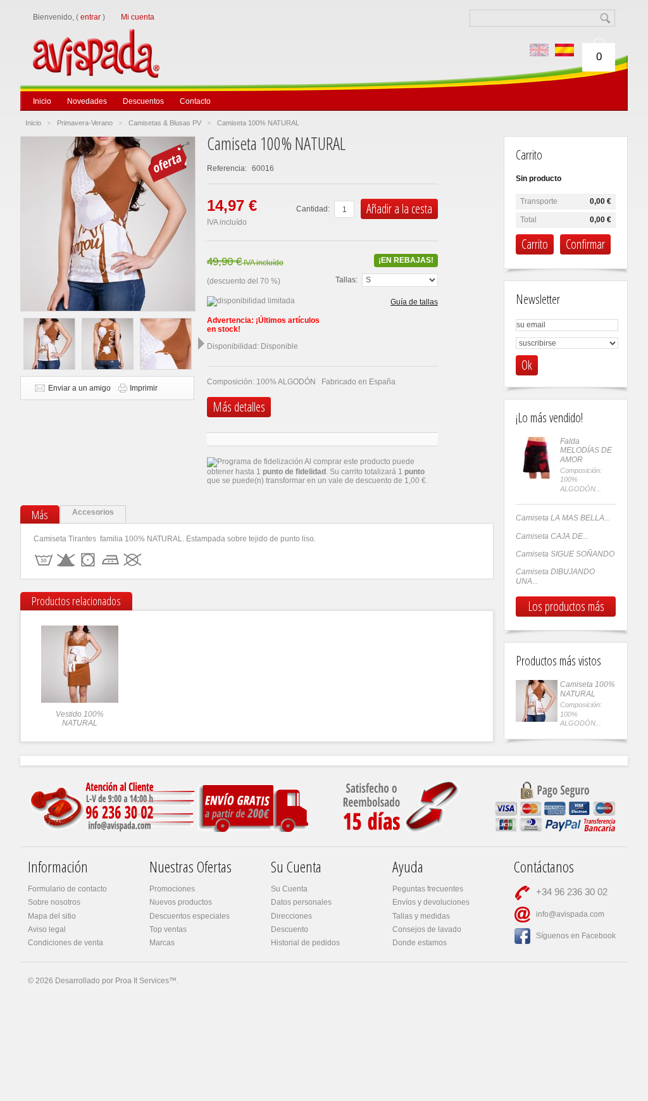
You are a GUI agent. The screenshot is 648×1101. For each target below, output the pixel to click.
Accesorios (93, 512)
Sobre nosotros (54, 902)
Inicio (42, 101)
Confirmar (585, 244)
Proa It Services (142, 980)
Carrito (529, 154)
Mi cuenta (137, 17)
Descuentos (143, 101)
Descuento (289, 929)
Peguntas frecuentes (427, 888)
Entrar (90, 17)
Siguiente (201, 343)
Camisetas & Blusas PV (164, 123)
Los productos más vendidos (566, 607)
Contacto (195, 101)
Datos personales (301, 902)
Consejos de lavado (426, 929)
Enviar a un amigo (79, 388)
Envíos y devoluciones (431, 902)
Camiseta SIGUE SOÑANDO (565, 554)
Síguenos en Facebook (576, 935)
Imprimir (144, 388)
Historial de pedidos (305, 942)
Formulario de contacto (67, 888)
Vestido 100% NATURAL (80, 718)
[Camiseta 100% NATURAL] (49, 344)
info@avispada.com (570, 914)
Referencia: (228, 168)
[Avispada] (119, 37)
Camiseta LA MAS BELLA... (563, 517)
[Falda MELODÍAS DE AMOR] (537, 458)
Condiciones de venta (65, 942)
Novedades (87, 101)
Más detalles (239, 406)
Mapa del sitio (52, 916)
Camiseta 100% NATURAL (587, 689)
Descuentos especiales (189, 916)
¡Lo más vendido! (549, 417)
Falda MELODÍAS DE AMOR (586, 450)
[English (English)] (539, 50)
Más (40, 514)
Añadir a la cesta (399, 208)
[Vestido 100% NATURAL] (79, 630)
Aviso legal (47, 929)
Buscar (606, 18)
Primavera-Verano (85, 123)
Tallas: (346, 279)
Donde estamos (419, 942)
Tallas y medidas (421, 916)
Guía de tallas (414, 302)
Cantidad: (313, 208)
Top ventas (168, 929)
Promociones (172, 888)
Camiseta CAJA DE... (552, 536)
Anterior (14, 343)
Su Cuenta (289, 888)
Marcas (162, 942)
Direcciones (291, 916)
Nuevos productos (180, 902)
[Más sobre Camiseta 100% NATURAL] (537, 701)
